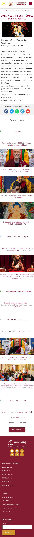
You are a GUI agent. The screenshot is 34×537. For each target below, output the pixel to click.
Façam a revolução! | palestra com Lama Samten (17, 332)
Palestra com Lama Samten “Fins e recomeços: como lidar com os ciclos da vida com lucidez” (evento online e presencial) (17, 386)
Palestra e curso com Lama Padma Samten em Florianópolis (17, 197)
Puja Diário (6, 501)
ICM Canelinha (7, 478)
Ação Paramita (7, 467)
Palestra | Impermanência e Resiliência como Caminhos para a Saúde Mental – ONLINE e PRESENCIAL (17, 277)
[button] (6, 111)
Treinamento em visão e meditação (17, 11)
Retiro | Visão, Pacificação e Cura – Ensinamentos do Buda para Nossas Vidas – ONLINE (17, 305)
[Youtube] (17, 451)
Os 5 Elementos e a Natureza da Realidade (17, 412)
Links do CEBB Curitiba (17, 418)
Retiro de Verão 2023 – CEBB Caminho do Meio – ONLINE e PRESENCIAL (17, 170)
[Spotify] (17, 455)
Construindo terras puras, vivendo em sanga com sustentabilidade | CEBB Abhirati (17, 249)
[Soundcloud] (12, 455)
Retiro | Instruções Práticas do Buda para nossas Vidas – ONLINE (17, 358)
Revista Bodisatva (8, 485)
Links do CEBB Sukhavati (17, 423)
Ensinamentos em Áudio (10, 504)
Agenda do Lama (8, 497)
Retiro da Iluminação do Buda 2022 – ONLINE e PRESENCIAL (17, 223)
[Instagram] (22, 451)
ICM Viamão (6, 471)
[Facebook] (12, 451)
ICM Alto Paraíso (7, 474)
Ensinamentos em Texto (10, 508)
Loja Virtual (6, 512)
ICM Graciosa (6, 482)
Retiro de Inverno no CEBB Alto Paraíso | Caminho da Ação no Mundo (17, 144)
